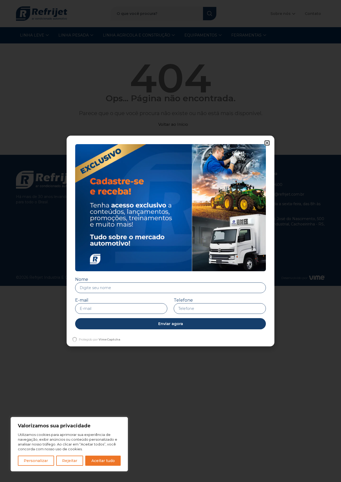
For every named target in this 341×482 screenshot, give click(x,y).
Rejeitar (69, 460)
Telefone (183, 300)
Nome (81, 279)
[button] (267, 143)
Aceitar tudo (103, 460)
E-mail (81, 300)
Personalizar (36, 460)
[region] (69, 444)
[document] (170, 241)
